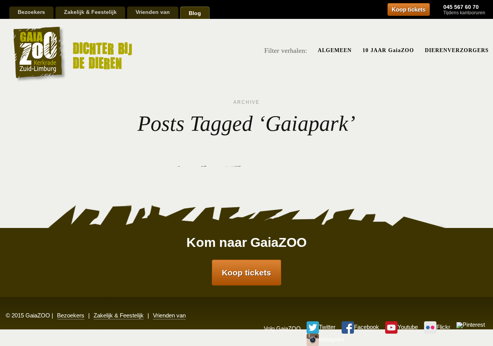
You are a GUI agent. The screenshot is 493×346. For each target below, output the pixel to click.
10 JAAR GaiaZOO (388, 50)
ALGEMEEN (335, 50)
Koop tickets (409, 9)
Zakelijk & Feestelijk (90, 12)
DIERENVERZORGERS (457, 50)
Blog (195, 13)
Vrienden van (153, 12)
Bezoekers (31, 12)
